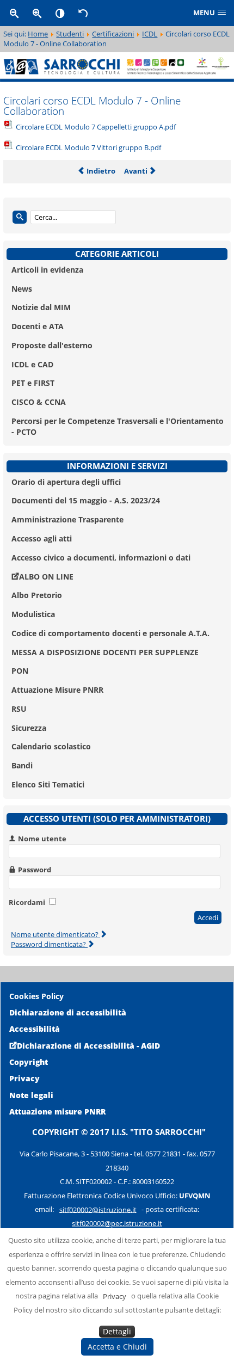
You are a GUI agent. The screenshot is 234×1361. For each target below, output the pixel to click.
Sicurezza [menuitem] (28, 728)
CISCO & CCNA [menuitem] (38, 402)
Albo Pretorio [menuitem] (36, 595)
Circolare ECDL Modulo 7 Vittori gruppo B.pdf (88, 147)
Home (38, 34)
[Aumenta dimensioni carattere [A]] (37, 13)
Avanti (136, 171)
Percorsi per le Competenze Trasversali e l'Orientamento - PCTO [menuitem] (117, 426)
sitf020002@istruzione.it (98, 1209)
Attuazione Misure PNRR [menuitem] (57, 690)
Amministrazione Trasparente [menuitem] (67, 519)
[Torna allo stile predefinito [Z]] (83, 13)
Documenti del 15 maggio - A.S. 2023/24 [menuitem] (85, 500)
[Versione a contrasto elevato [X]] (60, 13)
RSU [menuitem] (19, 709)
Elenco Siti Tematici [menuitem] (47, 784)
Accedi (208, 917)
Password (34, 870)
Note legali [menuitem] (31, 1095)
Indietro (100, 171)
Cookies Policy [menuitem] (36, 996)
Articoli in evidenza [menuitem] (47, 269)
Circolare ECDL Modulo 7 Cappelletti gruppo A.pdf (96, 127)
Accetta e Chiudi (117, 1346)
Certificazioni (113, 34)
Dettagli (117, 1331)
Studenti (70, 34)
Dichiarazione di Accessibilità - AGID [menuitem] (88, 1045)
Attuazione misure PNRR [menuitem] (57, 1111)
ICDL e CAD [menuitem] (32, 364)
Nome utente (42, 838)
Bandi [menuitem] (22, 765)
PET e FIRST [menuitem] (32, 383)
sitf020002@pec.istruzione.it (117, 1223)
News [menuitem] (21, 289)
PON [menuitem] (19, 671)
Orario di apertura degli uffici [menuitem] (66, 482)
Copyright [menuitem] (28, 1062)
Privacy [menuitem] (24, 1078)
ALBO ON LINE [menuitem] (46, 576)
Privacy (114, 1296)
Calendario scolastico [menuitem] (51, 746)
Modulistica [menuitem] (33, 614)
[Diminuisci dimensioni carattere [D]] (14, 13)
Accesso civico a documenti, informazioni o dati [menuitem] (100, 557)
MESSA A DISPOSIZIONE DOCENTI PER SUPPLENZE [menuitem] (105, 652)
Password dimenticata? (49, 944)
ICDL (149, 34)
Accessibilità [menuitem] (34, 1029)
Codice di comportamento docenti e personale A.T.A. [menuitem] (110, 633)
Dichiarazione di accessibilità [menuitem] (67, 1012)
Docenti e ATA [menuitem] (37, 326)
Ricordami (27, 902)
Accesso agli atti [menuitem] (41, 538)
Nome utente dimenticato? (55, 934)
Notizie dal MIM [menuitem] (41, 307)
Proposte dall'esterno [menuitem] (52, 345)
